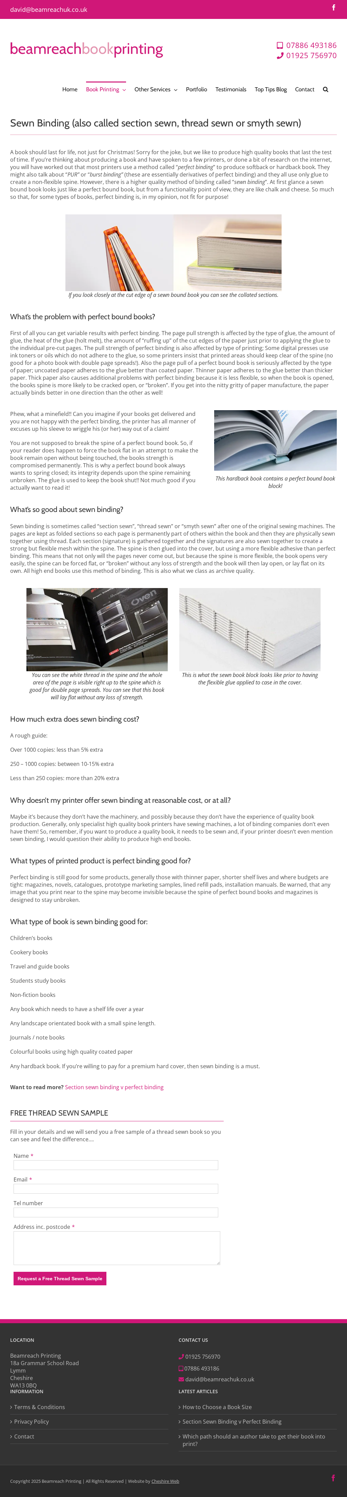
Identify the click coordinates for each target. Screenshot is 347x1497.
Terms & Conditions (39, 1407)
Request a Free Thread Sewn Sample (60, 1278)
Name (21, 1156)
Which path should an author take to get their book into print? (254, 1439)
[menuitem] (70, 88)
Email (20, 1179)
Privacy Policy (31, 1421)
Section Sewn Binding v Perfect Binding (232, 1421)
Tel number (28, 1203)
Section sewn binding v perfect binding (114, 1087)
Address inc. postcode (42, 1227)
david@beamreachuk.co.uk (48, 9)
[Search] (325, 88)
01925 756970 (202, 1356)
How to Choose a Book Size (217, 1407)
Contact (24, 1436)
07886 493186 (201, 1368)
